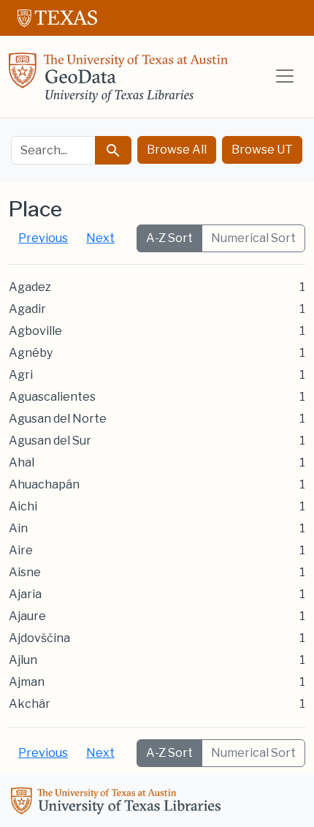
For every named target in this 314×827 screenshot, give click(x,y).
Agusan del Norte (58, 419)
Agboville (35, 331)
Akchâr (29, 704)
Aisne (25, 572)
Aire (21, 550)
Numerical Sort (253, 238)
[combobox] (53, 150)
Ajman (27, 682)
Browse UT (262, 149)
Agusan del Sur (50, 441)
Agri (21, 375)
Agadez (30, 287)
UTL (118, 803)
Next (100, 238)
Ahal (21, 462)
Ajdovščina (39, 638)
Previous (43, 238)
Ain (18, 528)
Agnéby (31, 353)
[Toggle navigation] (284, 76)
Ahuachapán (44, 484)
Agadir (27, 309)
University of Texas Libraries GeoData (118, 82)
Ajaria (25, 594)
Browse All (177, 149)
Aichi (23, 506)
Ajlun (23, 660)
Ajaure (27, 616)
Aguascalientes (52, 397)
